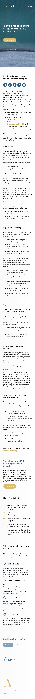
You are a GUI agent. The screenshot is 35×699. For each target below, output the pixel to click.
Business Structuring (10, 451)
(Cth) (16, 124)
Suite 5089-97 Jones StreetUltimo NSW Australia (10, 659)
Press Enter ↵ (17, 645)
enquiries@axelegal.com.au (12, 669)
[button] (5, 85)
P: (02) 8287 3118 (9, 665)
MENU (30, 6)
